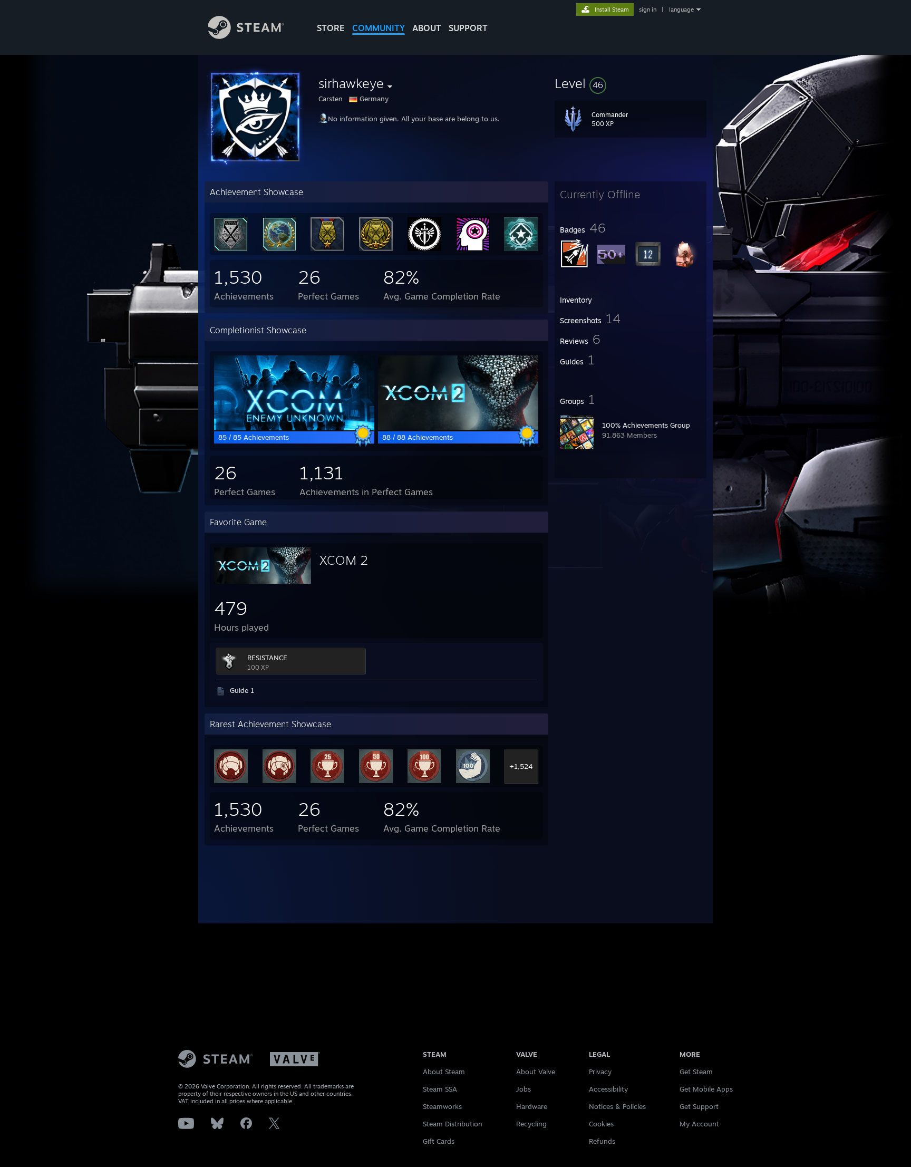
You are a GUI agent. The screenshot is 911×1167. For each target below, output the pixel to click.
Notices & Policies (617, 1106)
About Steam (444, 1071)
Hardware (531, 1106)
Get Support (699, 1106)
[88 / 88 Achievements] (458, 427)
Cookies (601, 1124)
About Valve (535, 1071)
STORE (331, 28)
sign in (647, 9)
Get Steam (696, 1071)
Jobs (523, 1089)
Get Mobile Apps (706, 1089)
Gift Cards (438, 1141)
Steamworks (442, 1106)
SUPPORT (468, 28)
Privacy (600, 1071)
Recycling (531, 1124)
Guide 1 (242, 690)
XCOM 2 (343, 560)
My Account (699, 1124)
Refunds (602, 1141)
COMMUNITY (378, 28)
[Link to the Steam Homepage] (246, 36)
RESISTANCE (267, 657)
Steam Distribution (452, 1124)
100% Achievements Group (646, 425)
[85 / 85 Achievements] (294, 427)
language (681, 9)
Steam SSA (440, 1089)
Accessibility (608, 1089)
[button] (630, 83)
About (426, 28)
